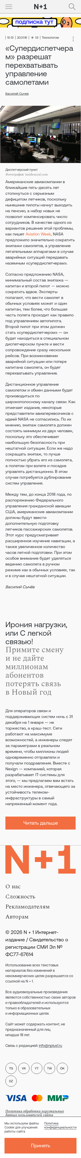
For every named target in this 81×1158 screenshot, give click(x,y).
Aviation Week (38, 234)
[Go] (8, 6)
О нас (12, 886)
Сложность (20, 896)
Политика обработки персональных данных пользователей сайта (34, 1113)
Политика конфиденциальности (60, 1125)
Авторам (17, 916)
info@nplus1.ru (50, 1046)
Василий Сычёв (19, 586)
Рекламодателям (27, 906)
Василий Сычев (17, 93)
